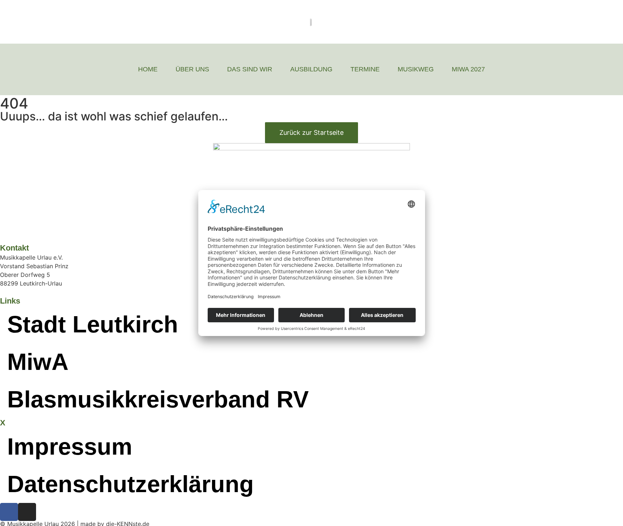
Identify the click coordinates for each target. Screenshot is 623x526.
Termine (365, 69)
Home (148, 69)
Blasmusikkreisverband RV (158, 399)
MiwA (38, 362)
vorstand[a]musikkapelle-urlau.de (45, 292)
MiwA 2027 (468, 69)
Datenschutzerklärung (130, 484)
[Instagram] (27, 512)
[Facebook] (9, 512)
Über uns (192, 69)
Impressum (69, 446)
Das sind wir (249, 69)
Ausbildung (311, 69)
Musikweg (416, 69)
